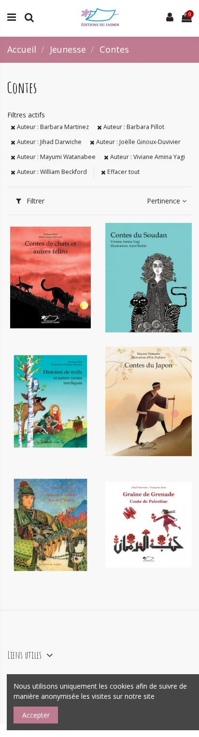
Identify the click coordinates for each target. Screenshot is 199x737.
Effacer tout (123, 172)
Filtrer (34, 200)
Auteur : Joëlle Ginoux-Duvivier (138, 142)
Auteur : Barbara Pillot (133, 127)
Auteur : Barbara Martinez (52, 127)
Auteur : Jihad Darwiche (48, 142)
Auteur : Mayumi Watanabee (55, 157)
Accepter (36, 715)
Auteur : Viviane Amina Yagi (147, 157)
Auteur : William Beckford (51, 172)
